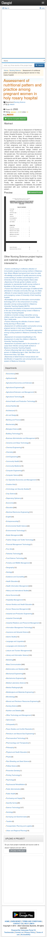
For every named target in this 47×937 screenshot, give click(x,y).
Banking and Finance (13, 420)
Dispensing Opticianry (13, 498)
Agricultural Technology (14, 397)
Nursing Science (15, 70)
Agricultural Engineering (14, 387)
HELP (26, 923)
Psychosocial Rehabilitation (15, 784)
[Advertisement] (23, 34)
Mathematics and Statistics (15, 669)
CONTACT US (18, 923)
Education (9, 507)
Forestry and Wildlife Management (18, 563)
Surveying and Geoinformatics (16, 817)
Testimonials (9, 932)
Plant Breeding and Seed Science (17, 761)
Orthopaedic (10, 724)
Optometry (9, 720)
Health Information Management (17, 586)
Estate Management (13, 535)
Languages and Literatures (15, 646)
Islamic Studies (11, 637)
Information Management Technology (19, 627)
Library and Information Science (17, 655)
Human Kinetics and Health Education (19, 604)
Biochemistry (10, 424)
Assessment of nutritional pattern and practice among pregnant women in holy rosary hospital (23, 327)
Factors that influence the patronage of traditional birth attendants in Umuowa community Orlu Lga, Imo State (23, 289)
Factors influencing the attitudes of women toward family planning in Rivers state (21, 322)
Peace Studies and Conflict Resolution (19, 729)
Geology (9, 572)
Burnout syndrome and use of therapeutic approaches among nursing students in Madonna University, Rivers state (23, 332)
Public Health (10, 793)
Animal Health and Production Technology (20, 401)
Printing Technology (13, 775)
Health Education (12, 581)
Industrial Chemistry (13, 618)
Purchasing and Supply (14, 798)
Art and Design (11, 415)
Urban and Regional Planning (16, 830)
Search (40, 65)
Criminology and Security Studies (17, 489)
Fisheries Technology (13, 553)
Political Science (11, 766)
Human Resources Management (17, 609)
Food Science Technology (15, 558)
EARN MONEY (16, 921)
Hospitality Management (14, 600)
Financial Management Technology (18, 544)
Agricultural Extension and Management (20, 392)
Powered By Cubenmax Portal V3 (23, 930)
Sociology (9, 812)
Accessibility (25, 934)
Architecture (10, 410)
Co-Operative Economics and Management (21, 480)
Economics (10, 503)
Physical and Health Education (16, 752)
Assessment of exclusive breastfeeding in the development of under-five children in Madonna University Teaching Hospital (20, 339)
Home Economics (12, 595)
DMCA (32, 923)
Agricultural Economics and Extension (19, 383)
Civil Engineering (12, 457)
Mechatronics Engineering (15, 678)
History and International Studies (17, 590)
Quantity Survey (11, 803)
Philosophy (10, 747)
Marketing (9, 660)
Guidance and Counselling (15, 577)
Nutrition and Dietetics (13, 710)
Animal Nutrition (11, 406)
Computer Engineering (14, 470)
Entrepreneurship (12, 521)
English (8, 517)
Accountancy (10, 373)
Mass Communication (13, 664)
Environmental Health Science (16, 526)
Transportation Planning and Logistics (19, 826)
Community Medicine (13, 466)
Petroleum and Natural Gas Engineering (20, 733)
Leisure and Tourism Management (18, 650)
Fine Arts (9, 549)
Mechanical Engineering (14, 673)
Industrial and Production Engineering (19, 613)
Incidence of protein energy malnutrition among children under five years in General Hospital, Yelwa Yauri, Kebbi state (22, 317)
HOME (7, 921)
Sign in (6, 8)
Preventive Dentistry (13, 770)
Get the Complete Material (16, 119)
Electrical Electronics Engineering (17, 512)
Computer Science (12, 475)
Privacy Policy (30, 932)
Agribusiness (10, 378)
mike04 (11, 104)
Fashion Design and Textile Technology (19, 540)
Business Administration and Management (20, 438)
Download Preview (36, 192)
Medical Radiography (13, 687)
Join (43, 8)
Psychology (10, 780)
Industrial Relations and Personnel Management (22, 623)
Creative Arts (10, 484)
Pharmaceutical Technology (15, 738)
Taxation (9, 821)
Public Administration (13, 789)
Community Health (12, 461)
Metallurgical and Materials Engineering (19, 692)
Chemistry (9, 452)
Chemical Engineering (13, 447)
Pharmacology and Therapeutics (17, 743)
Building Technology (13, 433)
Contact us (19, 932)
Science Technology (13, 807)
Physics (8, 757)
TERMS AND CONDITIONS (31, 921)
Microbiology (10, 697)
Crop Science (10, 493)
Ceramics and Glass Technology (17, 443)
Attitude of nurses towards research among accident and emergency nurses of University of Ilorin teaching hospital (22, 295)
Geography (10, 567)
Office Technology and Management (18, 715)
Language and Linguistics (15, 641)
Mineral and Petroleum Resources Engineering (22, 701)
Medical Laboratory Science (15, 683)
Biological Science (12, 429)
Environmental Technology (15, 530)
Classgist (7, 2)
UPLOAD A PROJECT (17, 851)
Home (6, 70)
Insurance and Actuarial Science (17, 632)
